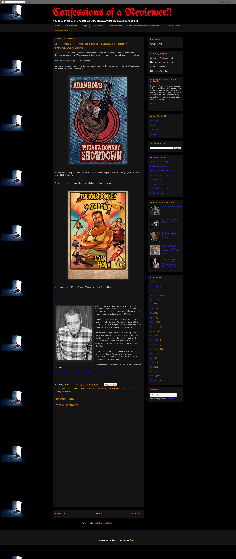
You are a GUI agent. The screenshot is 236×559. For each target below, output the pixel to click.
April (152, 317)
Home (57, 26)
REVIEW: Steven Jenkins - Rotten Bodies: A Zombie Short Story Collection (170, 262)
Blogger (132, 540)
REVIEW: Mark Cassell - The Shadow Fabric (171, 207)
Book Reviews (97, 26)
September (155, 295)
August (153, 300)
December (154, 335)
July (152, 304)
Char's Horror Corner (159, 188)
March (153, 322)
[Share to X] (111, 384)
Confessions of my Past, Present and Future (144, 26)
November (154, 286)
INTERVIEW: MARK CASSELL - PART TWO (170, 222)
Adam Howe (66, 388)
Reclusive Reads (157, 184)
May (152, 313)
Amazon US (155, 103)
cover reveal (121, 388)
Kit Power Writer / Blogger (161, 170)
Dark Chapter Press (158, 166)
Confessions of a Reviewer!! (112, 12)
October (153, 291)
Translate (170, 398)
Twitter (153, 125)
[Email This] (105, 384)
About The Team (71, 26)
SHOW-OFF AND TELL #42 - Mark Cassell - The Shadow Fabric (170, 249)
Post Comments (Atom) (104, 523)
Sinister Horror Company (161, 161)
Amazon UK (155, 108)
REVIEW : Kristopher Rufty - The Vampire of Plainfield (171, 235)
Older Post (135, 513)
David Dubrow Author (159, 175)
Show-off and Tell (173, 26)
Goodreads (155, 129)
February (154, 326)
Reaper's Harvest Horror (160, 179)
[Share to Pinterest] (116, 384)
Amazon (153, 134)
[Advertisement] (98, 488)
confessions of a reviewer (104, 388)
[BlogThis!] (108, 384)
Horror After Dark (157, 193)
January (153, 282)
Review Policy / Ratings (64, 30)
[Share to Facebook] (113, 384)
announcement (79, 388)
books (89, 388)
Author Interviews (115, 26)
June (152, 308)
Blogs (84, 26)
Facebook (154, 120)
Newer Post (61, 513)
